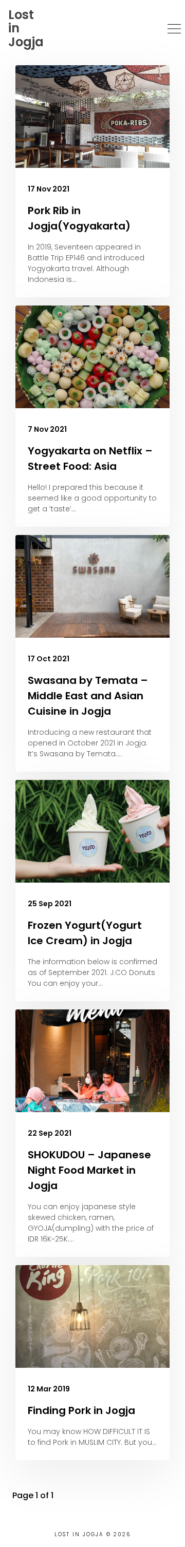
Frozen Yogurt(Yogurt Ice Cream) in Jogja (85, 933)
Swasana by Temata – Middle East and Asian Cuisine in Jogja (88, 695)
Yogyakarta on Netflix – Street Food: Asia (90, 458)
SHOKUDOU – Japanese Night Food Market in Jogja (89, 1170)
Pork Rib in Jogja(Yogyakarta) (79, 218)
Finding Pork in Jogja (81, 1410)
